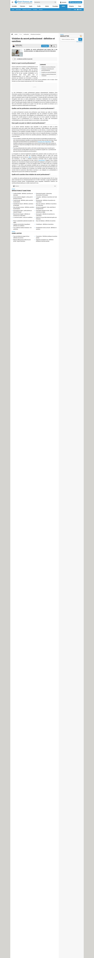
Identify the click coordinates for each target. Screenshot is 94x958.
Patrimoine (22, 6)
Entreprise (71, 6)
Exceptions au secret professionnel (48, 72)
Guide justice (26, 34)
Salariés (47, 6)
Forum (79, 6)
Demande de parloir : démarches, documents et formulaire (44, 194)
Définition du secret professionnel (48, 67)
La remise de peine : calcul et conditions (22, 217)
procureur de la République (44, 141)
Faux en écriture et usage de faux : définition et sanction (21, 237)
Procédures (35, 9)
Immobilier (14, 6)
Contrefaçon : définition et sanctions (44, 224)
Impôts (30, 6)
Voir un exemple (79, 41)
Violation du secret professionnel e (48, 74)
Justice (63, 6)
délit (30, 157)
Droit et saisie (18, 9)
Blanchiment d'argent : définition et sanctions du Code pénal (21, 214)
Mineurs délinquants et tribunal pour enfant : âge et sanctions (22, 240)
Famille (39, 6)
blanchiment (42, 160)
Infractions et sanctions (26, 9)
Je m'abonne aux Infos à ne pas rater (24, 59)
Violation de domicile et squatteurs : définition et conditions (21, 225)
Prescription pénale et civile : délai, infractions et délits (44, 211)
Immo (75, 9)
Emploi (80, 9)
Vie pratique (55, 6)
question (76, 2)
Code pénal (43, 75)
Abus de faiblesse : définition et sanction (45, 221)
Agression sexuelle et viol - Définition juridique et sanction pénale (45, 240)
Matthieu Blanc (18, 45)
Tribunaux (41, 9)
